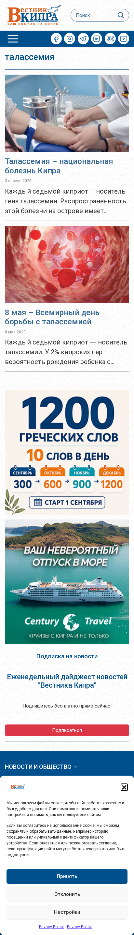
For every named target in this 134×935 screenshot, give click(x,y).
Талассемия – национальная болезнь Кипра (59, 166)
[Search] (121, 15)
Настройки (67, 912)
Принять (67, 876)
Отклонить (67, 894)
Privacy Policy (51, 927)
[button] (124, 787)
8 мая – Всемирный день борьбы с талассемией (52, 317)
